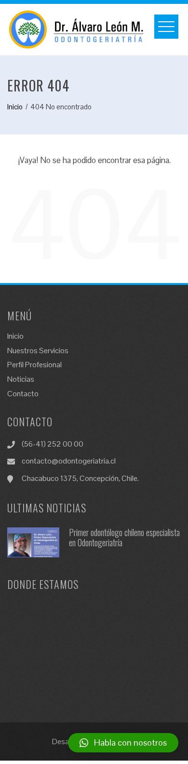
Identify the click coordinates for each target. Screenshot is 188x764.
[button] (123, 742)
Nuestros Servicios (37, 350)
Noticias (20, 379)
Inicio (15, 336)
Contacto (23, 394)
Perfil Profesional (34, 365)
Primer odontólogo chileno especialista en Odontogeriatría (124, 537)
